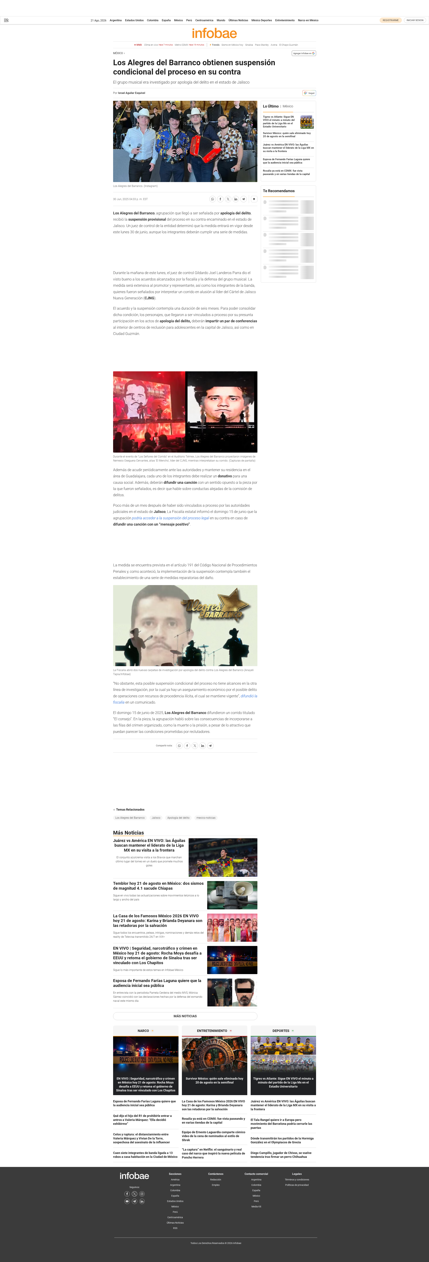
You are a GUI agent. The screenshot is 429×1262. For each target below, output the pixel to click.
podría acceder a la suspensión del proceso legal (170, 518)
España (166, 20)
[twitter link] (134, 1194)
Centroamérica (204, 20)
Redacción (215, 1179)
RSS (175, 1228)
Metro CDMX (189, 45)
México (178, 20)
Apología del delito (178, 817)
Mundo (221, 20)
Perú (189, 20)
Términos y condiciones (297, 1179)
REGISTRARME (391, 20)
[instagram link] (142, 1194)
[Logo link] (214, 32)
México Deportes (262, 20)
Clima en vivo (158, 45)
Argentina (116, 20)
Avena (274, 45)
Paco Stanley (262, 45)
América (175, 1179)
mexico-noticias (206, 817)
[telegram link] (134, 1201)
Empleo (216, 1185)
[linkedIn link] (142, 1201)
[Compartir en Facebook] (220, 199)
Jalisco (156, 817)
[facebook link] (127, 1194)
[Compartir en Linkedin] (236, 199)
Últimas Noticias (238, 20)
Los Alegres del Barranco (130, 817)
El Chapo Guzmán (288, 45)
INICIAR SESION (415, 20)
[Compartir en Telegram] (243, 199)
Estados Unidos (134, 20)
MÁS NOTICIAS (185, 1016)
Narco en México (308, 20)
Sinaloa (249, 45)
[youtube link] (127, 1201)
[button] (6, 20)
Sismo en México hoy (232, 45)
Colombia (152, 20)
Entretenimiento (285, 20)
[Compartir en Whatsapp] (212, 199)
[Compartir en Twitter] (228, 199)
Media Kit (256, 1206)
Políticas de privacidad (297, 1185)
